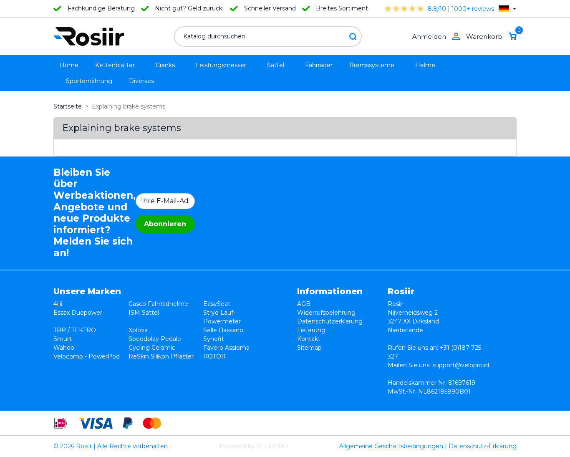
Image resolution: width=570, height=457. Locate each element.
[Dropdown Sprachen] (507, 8)
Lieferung (311, 330)
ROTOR (214, 356)
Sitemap (309, 347)
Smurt (62, 339)
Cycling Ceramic (152, 347)
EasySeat (216, 304)
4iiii (57, 304)
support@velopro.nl (460, 365)
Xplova (138, 330)
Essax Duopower (77, 312)
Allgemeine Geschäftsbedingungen (391, 446)
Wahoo (63, 347)
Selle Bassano (223, 330)
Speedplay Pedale (155, 339)
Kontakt (308, 339)
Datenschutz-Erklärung (483, 446)
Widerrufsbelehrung (326, 312)
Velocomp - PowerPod (86, 356)
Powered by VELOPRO (253, 446)
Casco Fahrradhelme (158, 304)
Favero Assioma (226, 347)
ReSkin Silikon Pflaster (161, 356)
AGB (303, 304)
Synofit (213, 339)
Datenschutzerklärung (330, 321)
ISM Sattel (144, 312)
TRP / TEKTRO (74, 330)
